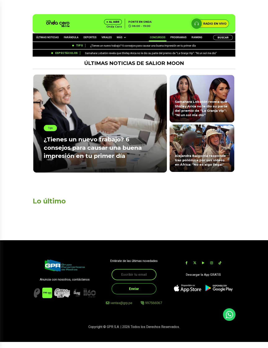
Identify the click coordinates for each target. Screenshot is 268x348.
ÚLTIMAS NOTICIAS (47, 37)
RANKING (197, 37)
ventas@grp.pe (121, 303)
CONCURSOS (157, 37)
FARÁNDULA (71, 37)
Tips (50, 128)
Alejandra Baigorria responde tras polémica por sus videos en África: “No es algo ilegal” (200, 160)
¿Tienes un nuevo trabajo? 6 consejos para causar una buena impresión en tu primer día (93, 147)
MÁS (119, 37)
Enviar (134, 289)
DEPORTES (90, 37)
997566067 (153, 303)
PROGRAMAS (178, 37)
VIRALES (107, 37)
